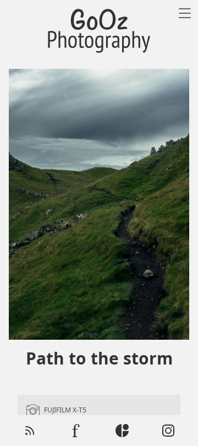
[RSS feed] (29, 430)
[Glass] (122, 430)
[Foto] (75, 430)
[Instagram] (168, 430)
